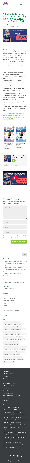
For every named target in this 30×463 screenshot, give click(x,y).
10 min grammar (16, 321)
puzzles (22, 351)
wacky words (20, 359)
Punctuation (6, 351)
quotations (6, 354)
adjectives (21, 324)
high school (12, 336)
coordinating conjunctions (15, 329)
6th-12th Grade (7, 321)
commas (6, 329)
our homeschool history (13, 341)
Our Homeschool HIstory (9, 298)
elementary (18, 331)
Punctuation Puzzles (8, 300)
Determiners (6, 331)
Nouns (5, 341)
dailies (23, 329)
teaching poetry (7, 356)
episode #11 (6, 334)
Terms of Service (15, 237)
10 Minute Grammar (15, 26)
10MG (15, 324)
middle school (21, 339)
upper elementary (8, 359)
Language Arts (13, 339)
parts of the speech (22, 346)
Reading (5, 303)
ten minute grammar (17, 356)
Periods (5, 349)
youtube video (11, 361)
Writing (5, 315)
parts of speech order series (10, 346)
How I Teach (6, 296)
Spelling (5, 305)
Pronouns (23, 349)
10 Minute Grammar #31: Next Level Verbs (14, 282)
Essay (25, 334)
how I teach (6, 339)
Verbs (14, 359)
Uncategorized (7, 313)
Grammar (5, 293)
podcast (10, 349)
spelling (18, 354)
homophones (19, 336)
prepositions (16, 349)
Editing (12, 331)
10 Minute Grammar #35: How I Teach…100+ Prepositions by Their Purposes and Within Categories (15, 263)
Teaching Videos (7, 308)
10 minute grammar (8, 324)
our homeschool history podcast (11, 344)
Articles (5, 291)
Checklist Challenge (17, 326)
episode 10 (13, 334)
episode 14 (19, 334)
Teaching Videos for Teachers (11, 310)
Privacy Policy (6, 237)
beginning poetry (7, 326)
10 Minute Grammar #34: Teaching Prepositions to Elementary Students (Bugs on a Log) (14, 269)
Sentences (12, 354)
